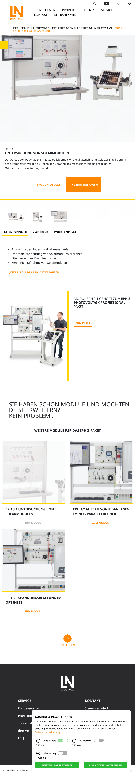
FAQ (21, 738)
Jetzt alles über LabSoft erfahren (34, 272)
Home (15, 28)
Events (89, 10)
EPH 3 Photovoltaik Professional (94, 28)
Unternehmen (65, 14)
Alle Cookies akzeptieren (105, 765)
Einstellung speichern (57, 765)
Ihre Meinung (27, 731)
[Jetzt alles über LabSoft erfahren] (34, 272)
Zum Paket (83, 323)
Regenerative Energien (45, 28)
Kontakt (40, 14)
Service (107, 10)
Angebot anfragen (84, 184)
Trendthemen (44, 10)
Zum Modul (33, 523)
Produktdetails (48, 184)
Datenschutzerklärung (47, 732)
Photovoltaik (67, 28)
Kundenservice (28, 708)
